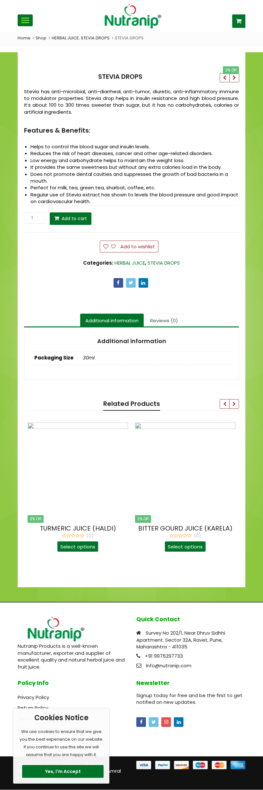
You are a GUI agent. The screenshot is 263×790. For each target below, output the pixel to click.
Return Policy (33, 707)
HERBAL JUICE (130, 262)
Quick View (81, 528)
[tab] (112, 321)
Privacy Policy (33, 697)
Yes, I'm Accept (63, 771)
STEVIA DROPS (164, 262)
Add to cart (74, 218)
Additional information (112, 320)
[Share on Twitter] (131, 283)
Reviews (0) (164, 320)
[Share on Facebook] (118, 283)
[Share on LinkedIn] (143, 283)
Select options (77, 546)
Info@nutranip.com (168, 665)
